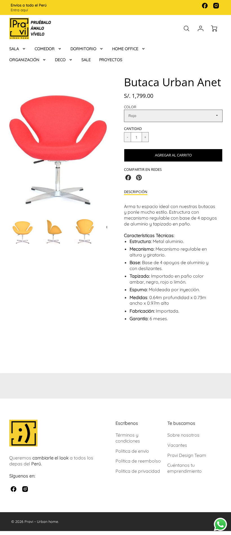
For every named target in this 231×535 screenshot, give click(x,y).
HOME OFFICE (125, 48)
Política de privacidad (137, 471)
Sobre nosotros (183, 435)
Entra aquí (19, 10)
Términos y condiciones (127, 438)
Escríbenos (126, 423)
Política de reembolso (138, 461)
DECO (60, 59)
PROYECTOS (110, 59)
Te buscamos (181, 423)
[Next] (111, 144)
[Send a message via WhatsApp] (220, 524)
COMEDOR (45, 48)
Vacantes (177, 445)
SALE (86, 59)
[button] (173, 155)
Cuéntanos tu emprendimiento (184, 468)
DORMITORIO (83, 48)
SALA (14, 48)
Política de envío (132, 451)
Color (130, 107)
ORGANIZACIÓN (24, 59)
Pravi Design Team (186, 455)
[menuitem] (17, 49)
